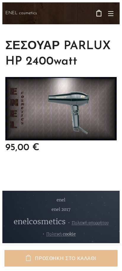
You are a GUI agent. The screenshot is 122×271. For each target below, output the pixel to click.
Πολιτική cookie (61, 234)
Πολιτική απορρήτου (90, 222)
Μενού (111, 13)
